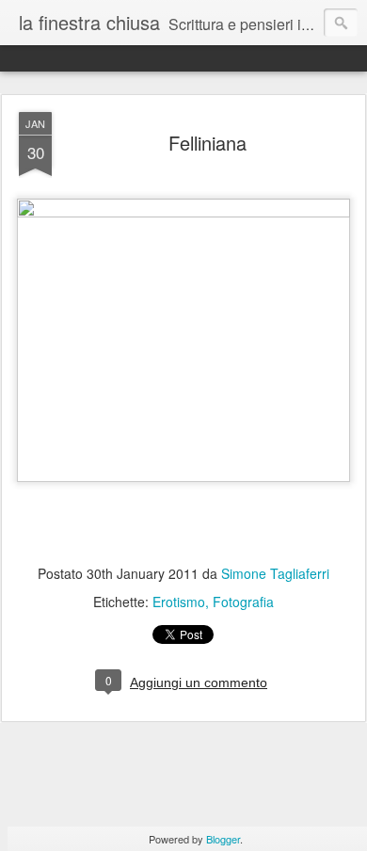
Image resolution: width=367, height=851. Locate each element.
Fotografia (243, 601)
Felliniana (207, 142)
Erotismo (178, 601)
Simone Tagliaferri (275, 573)
